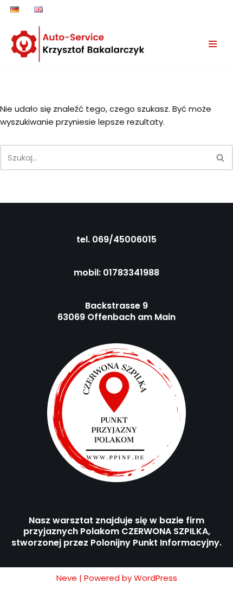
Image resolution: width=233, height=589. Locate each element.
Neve (66, 578)
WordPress (155, 578)
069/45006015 (124, 239)
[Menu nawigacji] (212, 44)
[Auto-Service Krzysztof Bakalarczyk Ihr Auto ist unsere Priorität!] (78, 43)
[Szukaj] (221, 157)
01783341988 (131, 272)
